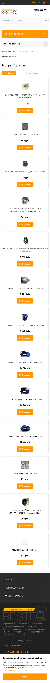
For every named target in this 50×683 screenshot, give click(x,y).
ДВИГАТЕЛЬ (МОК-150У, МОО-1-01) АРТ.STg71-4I (25, 288)
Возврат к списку (9, 56)
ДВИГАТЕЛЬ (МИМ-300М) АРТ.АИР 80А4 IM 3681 (25, 436)
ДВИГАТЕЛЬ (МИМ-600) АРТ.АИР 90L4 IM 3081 (25, 399)
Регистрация (43, 3)
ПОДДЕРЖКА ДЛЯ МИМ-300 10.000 (25, 550)
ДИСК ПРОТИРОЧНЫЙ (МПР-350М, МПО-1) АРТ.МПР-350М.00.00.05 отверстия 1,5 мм (25, 511)
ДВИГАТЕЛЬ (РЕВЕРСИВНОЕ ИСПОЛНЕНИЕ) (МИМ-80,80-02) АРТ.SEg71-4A (25, 249)
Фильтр (11, 73)
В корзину (26, 110)
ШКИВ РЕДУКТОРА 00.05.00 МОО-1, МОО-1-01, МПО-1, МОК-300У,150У (25, 96)
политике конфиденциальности (16, 670)
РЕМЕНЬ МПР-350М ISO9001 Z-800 (25, 135)
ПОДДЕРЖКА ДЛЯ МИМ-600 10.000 (25, 473)
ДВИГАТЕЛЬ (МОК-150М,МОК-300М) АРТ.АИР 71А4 (25, 325)
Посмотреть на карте (12, 645)
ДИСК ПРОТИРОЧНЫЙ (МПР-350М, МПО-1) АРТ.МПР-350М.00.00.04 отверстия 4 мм (25, 210)
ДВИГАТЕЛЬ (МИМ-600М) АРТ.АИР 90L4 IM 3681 (25, 362)
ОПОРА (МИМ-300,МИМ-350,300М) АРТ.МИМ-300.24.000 (25, 172)
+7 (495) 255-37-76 (40, 10)
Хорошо (25, 677)
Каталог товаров (14, 33)
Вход (34, 3)
